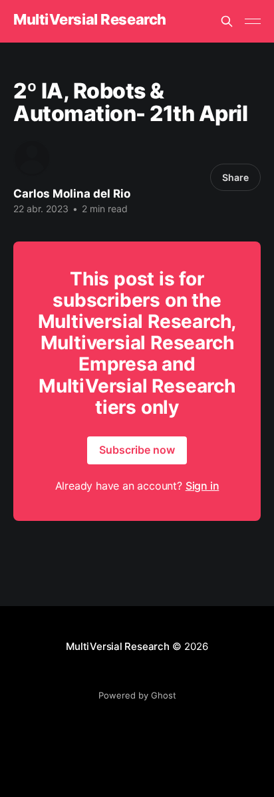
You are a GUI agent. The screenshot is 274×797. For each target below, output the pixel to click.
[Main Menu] (253, 21)
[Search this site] (226, 21)
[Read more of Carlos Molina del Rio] (32, 158)
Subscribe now (137, 449)
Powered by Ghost (137, 695)
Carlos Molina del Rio (71, 193)
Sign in (202, 485)
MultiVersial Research (89, 20)
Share (235, 177)
